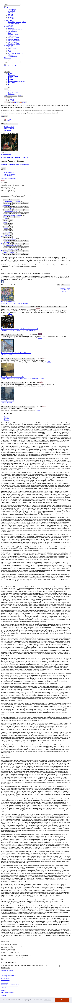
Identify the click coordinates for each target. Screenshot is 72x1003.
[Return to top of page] (7, 970)
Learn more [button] (47, 1000)
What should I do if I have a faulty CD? (10, 984)
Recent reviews (12, 9)
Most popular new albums (15, 29)
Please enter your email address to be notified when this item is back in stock (22, 965)
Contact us (3, 987)
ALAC (15, 95)
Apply (9, 87)
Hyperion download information (8, 975)
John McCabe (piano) (7, 354)
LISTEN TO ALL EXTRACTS (11, 199)
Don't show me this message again (12, 133)
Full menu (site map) (10, 65)
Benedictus (7, 232)
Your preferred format (11, 124)
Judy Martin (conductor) (29, 330)
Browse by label (8, 45)
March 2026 (11, 19)
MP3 (6, 89)
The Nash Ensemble (6, 402)
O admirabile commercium (11, 245)
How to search (4, 973)
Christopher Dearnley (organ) (37, 378)
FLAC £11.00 (11, 358)
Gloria (5, 222)
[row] (36, 301)
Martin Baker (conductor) (22, 164)
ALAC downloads (13, 92)
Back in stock (11, 28)
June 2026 (10, 14)
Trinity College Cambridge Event (17, 22)
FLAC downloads (13, 91)
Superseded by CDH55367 (8, 178)
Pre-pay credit (4, 976)
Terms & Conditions (5, 978)
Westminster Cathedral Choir (8, 164)
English (8, 102)
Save (8, 967)
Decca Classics (12, 48)
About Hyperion (4, 995)
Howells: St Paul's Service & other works (12, 377)
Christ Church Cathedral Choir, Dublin (11, 330)
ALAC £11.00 (19, 358)
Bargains (10, 25)
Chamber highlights (13, 39)
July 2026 (10, 12)
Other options (65, 285)
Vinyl (9, 33)
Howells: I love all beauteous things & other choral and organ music (19, 329)
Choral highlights (12, 42)
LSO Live (10, 55)
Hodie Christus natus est (10, 211)
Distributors (3, 990)
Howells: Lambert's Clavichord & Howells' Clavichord (16, 353)
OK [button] (62, 1000)
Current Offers (8, 20)
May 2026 (10, 15)
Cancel (3, 967)
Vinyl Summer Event (13, 23)
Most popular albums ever (15, 31)
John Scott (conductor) (21, 378)
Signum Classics (12, 56)
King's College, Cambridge (15, 53)
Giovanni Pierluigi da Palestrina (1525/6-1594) (14, 157)
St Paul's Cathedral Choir (8, 378)
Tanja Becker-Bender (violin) (9, 303)
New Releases (8, 8)
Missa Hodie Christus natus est (12, 215)
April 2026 (11, 17)
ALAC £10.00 (19, 307)
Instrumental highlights (14, 40)
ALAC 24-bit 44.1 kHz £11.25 (59, 307)
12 (1, 243)
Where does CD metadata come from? (9, 986)
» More (10, 314)
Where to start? (8, 26)
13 (1, 246)
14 (1, 250)
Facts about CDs (4, 983)
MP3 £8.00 (4, 334)
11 (1, 239)
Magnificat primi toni (9, 252)
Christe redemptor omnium (11, 249)
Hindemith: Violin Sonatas (8, 301)
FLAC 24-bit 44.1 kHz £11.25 (43, 307)
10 (1, 236)
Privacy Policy (4, 993)
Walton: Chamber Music (7, 401)
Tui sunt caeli (7, 242)
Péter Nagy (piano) (23, 303)
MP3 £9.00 (4, 307)
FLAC (10, 95)
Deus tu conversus (9, 208)
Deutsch (11, 100)
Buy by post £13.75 (30, 307)
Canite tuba (7, 205)
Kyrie (5, 218)
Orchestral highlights (13, 37)
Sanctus (6, 228)
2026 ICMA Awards (13, 34)
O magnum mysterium (10, 239)
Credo (5, 225)
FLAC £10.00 (11, 307)
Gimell (10, 51)
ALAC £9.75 (19, 334)
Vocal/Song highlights (14, 44)
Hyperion (10, 47)
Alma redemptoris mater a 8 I (12, 201)
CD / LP (20, 95)
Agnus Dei (7, 235)
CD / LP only (11, 94)
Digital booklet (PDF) (6, 154)
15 (1, 253)
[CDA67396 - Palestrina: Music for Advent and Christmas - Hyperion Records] (9, 151)
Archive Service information (7, 992)
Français (11, 99)
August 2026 (11, 11)
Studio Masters (12, 36)
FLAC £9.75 (11, 334)
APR (9, 50)
